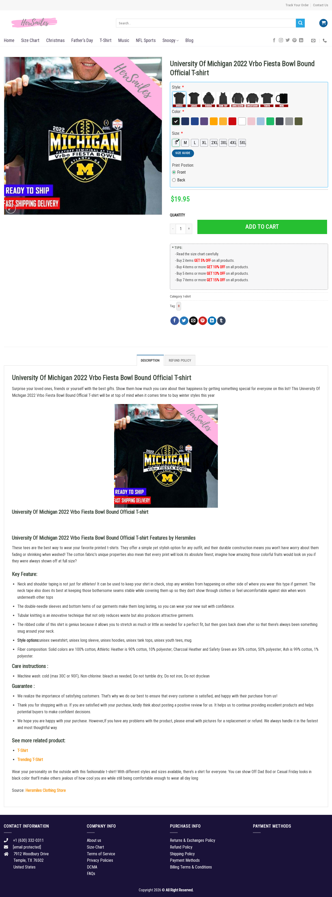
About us (94, 840)
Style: (178, 87)
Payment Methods (185, 860)
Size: (177, 133)
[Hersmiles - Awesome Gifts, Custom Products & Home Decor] (56, 23)
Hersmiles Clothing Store (45, 790)
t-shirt (187, 296)
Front (181, 172)
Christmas (55, 40)
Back (181, 180)
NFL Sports (146, 40)
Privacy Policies (100, 860)
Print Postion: (183, 165)
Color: (178, 111)
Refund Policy (180, 360)
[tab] (150, 360)
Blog (189, 40)
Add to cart (262, 226)
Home (9, 40)
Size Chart (30, 40)
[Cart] (323, 23)
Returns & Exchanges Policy (192, 840)
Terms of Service (101, 853)
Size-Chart (95, 847)
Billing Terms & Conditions (191, 867)
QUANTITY (178, 215)
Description (150, 360)
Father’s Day (82, 40)
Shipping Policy (182, 853)
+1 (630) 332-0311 (28, 840)
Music (123, 40)
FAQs (91, 873)
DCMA (92, 867)
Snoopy (168, 40)
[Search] (300, 23)
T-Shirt (106, 40)
